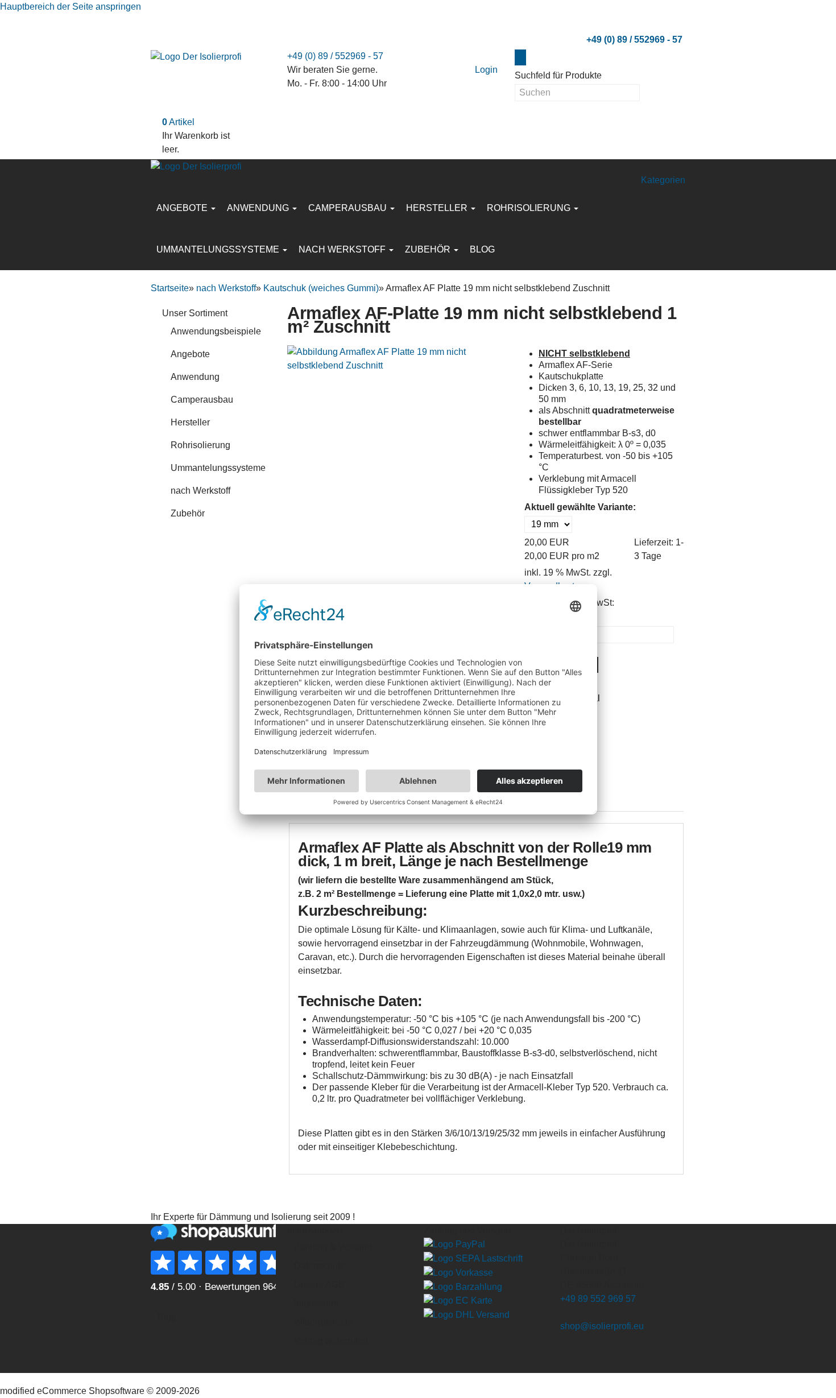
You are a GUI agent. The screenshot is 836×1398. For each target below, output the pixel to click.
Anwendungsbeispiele (216, 331)
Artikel (178, 122)
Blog (482, 249)
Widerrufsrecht (323, 1322)
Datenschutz (319, 1266)
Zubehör (429, 249)
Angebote (183, 208)
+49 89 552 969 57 (598, 1299)
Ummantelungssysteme (219, 249)
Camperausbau (348, 208)
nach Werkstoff (343, 249)
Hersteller (438, 208)
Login (486, 70)
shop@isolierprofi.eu (602, 1326)
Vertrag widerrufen (331, 1341)
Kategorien (663, 180)
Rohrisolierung (530, 208)
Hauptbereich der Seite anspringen (70, 6)
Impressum (316, 1303)
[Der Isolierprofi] (196, 56)
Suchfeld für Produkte (558, 75)
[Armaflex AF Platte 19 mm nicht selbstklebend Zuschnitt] (401, 358)
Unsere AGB (319, 1284)
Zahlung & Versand (333, 1247)
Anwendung (259, 208)
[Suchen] (520, 57)
